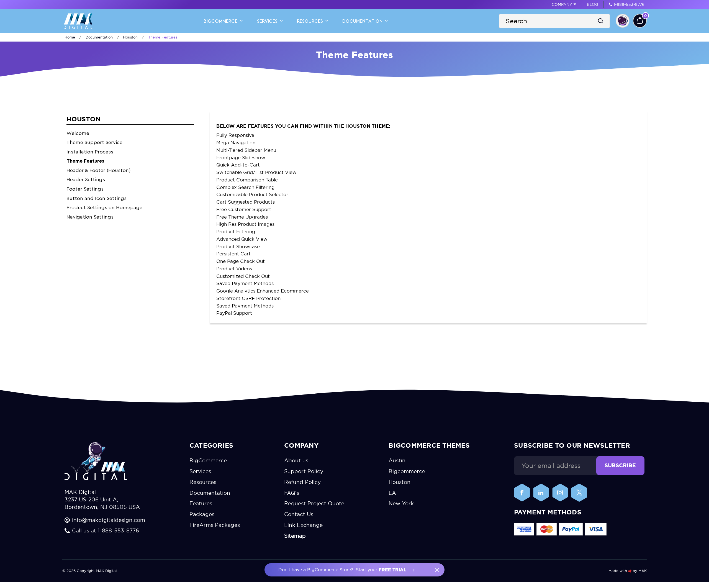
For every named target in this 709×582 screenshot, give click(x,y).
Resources (310, 21)
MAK (642, 571)
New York (401, 504)
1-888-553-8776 (629, 4)
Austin (397, 460)
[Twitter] (579, 493)
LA (392, 493)
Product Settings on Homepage (104, 207)
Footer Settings (85, 188)
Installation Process (89, 151)
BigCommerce (221, 21)
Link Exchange (303, 525)
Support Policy (303, 471)
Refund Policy (302, 482)
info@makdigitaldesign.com (108, 520)
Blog (592, 4)
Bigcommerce (407, 471)
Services (268, 21)
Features (200, 504)
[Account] (623, 21)
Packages (201, 514)
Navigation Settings (90, 216)
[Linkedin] (541, 493)
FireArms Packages (214, 525)
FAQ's (291, 493)
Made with (618, 571)
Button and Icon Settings (96, 198)
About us (296, 460)
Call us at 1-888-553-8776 (105, 530)
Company (562, 4)
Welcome (77, 133)
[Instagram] (560, 493)
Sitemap (295, 536)
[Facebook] (522, 493)
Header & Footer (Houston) (98, 170)
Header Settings (85, 179)
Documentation (363, 21)
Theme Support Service (94, 142)
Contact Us (298, 514)
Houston (399, 482)
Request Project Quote (314, 504)
